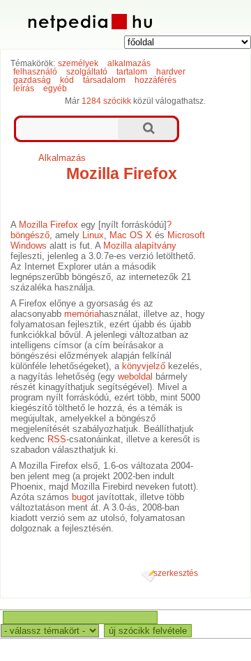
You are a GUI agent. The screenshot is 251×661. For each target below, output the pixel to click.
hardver (170, 72)
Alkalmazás (62, 158)
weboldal (135, 376)
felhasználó (35, 72)
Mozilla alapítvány (139, 245)
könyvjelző (143, 366)
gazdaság (32, 80)
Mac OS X (130, 235)
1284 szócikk (106, 101)
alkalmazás (129, 63)
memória (81, 314)
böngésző (30, 235)
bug (79, 497)
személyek (78, 63)
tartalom (131, 72)
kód (67, 80)
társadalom (104, 80)
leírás (23, 88)
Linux (93, 235)
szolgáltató (86, 72)
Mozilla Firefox (121, 173)
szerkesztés (175, 573)
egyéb (55, 88)
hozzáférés (155, 80)
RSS (56, 439)
